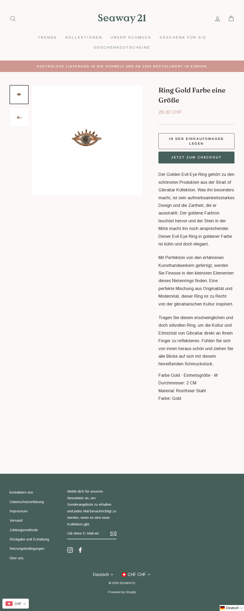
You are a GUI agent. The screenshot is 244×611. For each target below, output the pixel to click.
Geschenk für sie (183, 37)
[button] (232, 608)
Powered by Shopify (122, 592)
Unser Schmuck (131, 37)
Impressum (19, 511)
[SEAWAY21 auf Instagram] (70, 549)
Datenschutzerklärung (27, 502)
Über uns (17, 558)
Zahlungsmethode (24, 530)
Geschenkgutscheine (122, 47)
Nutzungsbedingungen (27, 548)
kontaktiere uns (21, 492)
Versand (16, 520)
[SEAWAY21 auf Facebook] (80, 549)
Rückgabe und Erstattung (29, 539)
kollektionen (83, 37)
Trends (47, 37)
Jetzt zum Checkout (196, 157)
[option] (122, 66)
